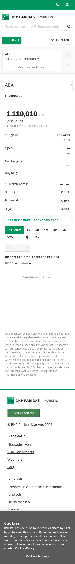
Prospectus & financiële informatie (35, 487)
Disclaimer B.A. (19, 501)
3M (55, 230)
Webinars (15, 459)
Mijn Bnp (62, 40)
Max (36, 237)
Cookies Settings (23, 412)
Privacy (13, 509)
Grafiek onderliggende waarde (33, 220)
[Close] (70, 516)
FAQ (11, 467)
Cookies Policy (24, 548)
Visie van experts (21, 452)
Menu (14, 40)
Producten (14, 96)
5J (27, 237)
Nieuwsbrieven (19, 444)
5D (37, 230)
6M (64, 230)
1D (28, 230)
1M (46, 230)
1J (19, 237)
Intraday (15, 230)
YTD (10, 237)
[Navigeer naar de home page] (27, 17)
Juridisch (14, 494)
